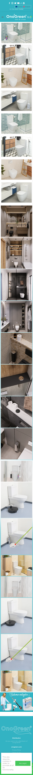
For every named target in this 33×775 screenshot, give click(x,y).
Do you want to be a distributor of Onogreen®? (16, 741)
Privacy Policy (16, 750)
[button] (23, 6)
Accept (23, 763)
